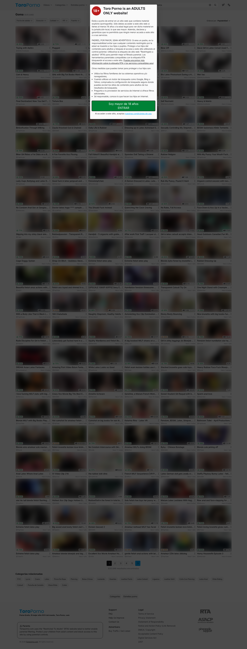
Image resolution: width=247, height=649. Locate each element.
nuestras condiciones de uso (138, 113)
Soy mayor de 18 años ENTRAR (123, 106)
